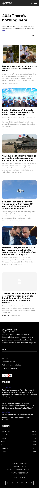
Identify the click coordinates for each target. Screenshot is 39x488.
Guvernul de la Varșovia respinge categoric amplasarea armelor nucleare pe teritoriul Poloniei (19, 158)
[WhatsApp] (32, 483)
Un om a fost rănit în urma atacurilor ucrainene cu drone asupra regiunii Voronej (17, 417)
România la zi (6, 221)
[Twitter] (27, 483)
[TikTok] (17, 483)
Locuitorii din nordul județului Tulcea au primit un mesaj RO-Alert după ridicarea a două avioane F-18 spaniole (17, 205)
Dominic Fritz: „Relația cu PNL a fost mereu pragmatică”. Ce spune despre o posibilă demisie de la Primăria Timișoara (19, 251)
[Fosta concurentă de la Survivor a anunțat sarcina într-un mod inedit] (19, 54)
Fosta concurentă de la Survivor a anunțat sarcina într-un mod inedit (19, 68)
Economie (5, 129)
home (4, 31)
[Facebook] (7, 483)
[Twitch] (22, 483)
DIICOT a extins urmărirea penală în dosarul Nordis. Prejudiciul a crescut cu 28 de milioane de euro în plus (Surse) (18, 406)
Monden (5, 83)
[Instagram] (12, 483)
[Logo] (7, 3)
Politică (4, 267)
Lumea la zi (6, 175)
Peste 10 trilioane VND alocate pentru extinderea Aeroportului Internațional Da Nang (18, 112)
